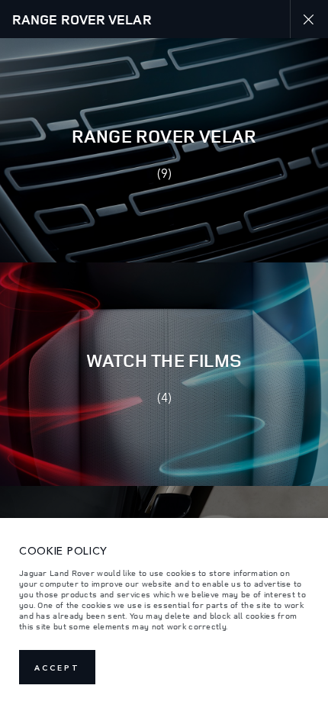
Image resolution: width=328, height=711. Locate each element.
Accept (57, 667)
